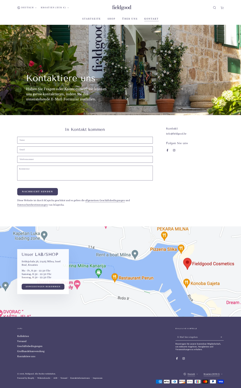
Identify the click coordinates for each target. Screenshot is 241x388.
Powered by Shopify (25, 378)
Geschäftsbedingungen (30, 346)
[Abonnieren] (222, 337)
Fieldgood (29, 374)
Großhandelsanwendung (31, 351)
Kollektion (23, 336)
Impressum (98, 378)
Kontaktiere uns (26, 356)
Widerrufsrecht (43, 378)
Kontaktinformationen (80, 378)
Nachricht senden (37, 191)
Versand (22, 341)
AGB (55, 378)
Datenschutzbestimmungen (32, 204)
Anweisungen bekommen (43, 287)
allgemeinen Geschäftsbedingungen (105, 200)
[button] (214, 7)
